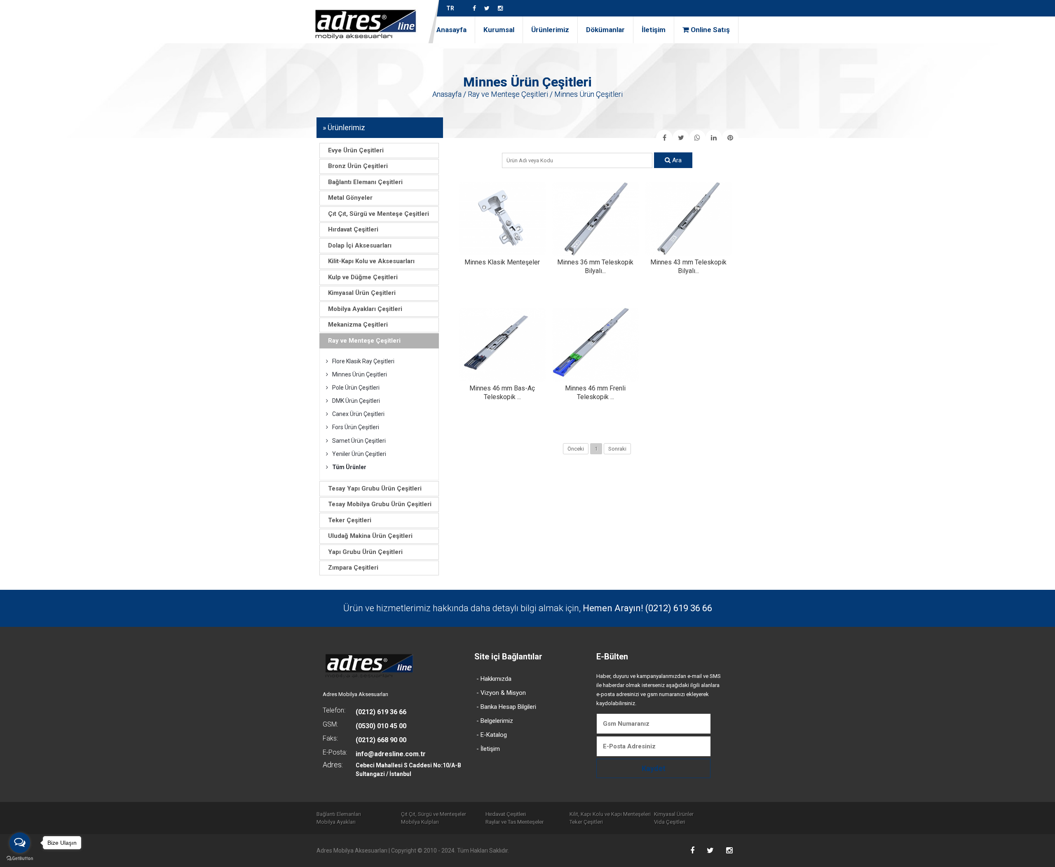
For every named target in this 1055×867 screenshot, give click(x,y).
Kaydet (654, 768)
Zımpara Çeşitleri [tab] (353, 567)
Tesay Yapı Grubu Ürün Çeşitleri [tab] (375, 488)
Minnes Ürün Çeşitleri (359, 374)
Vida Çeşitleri (669, 822)
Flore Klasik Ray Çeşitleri (363, 361)
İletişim (654, 30)
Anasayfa (451, 30)
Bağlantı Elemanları (338, 814)
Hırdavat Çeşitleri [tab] (353, 229)
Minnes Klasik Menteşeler (502, 262)
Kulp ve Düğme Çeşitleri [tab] (363, 277)
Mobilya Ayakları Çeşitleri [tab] (365, 309)
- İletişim (488, 748)
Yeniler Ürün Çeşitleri (359, 454)
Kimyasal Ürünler (674, 814)
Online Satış (709, 30)
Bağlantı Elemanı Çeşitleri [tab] (365, 182)
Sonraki (617, 449)
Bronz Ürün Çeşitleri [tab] (358, 166)
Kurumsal (498, 30)
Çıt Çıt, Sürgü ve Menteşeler (433, 814)
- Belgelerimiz (494, 720)
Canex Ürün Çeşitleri (358, 414)
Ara (676, 160)
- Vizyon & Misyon (501, 692)
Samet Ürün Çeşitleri (359, 440)
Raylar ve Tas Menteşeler (514, 822)
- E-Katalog (491, 734)
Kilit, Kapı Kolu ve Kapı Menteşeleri (610, 814)
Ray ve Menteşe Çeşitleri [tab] (364, 340)
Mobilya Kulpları (420, 822)
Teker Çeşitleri (586, 822)
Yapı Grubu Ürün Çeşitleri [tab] (365, 552)
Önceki (575, 449)
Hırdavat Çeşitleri (505, 814)
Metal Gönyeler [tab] (350, 197)
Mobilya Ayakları (336, 822)
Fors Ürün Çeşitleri (355, 427)
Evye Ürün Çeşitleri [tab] (356, 150)
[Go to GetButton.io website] (20, 858)
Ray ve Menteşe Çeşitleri (508, 94)
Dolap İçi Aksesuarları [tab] (360, 245)
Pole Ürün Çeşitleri (356, 387)
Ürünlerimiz (550, 30)
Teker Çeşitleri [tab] (349, 520)
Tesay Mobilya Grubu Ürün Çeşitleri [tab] (379, 504)
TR (450, 8)
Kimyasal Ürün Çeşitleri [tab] (362, 293)
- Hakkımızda (493, 678)
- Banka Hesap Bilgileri (506, 706)
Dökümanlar (605, 30)
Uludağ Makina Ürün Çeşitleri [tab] (370, 536)
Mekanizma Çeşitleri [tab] (358, 324)
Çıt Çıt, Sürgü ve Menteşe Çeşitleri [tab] (378, 213)
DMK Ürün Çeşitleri (356, 400)
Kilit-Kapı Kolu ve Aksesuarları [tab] (371, 261)
